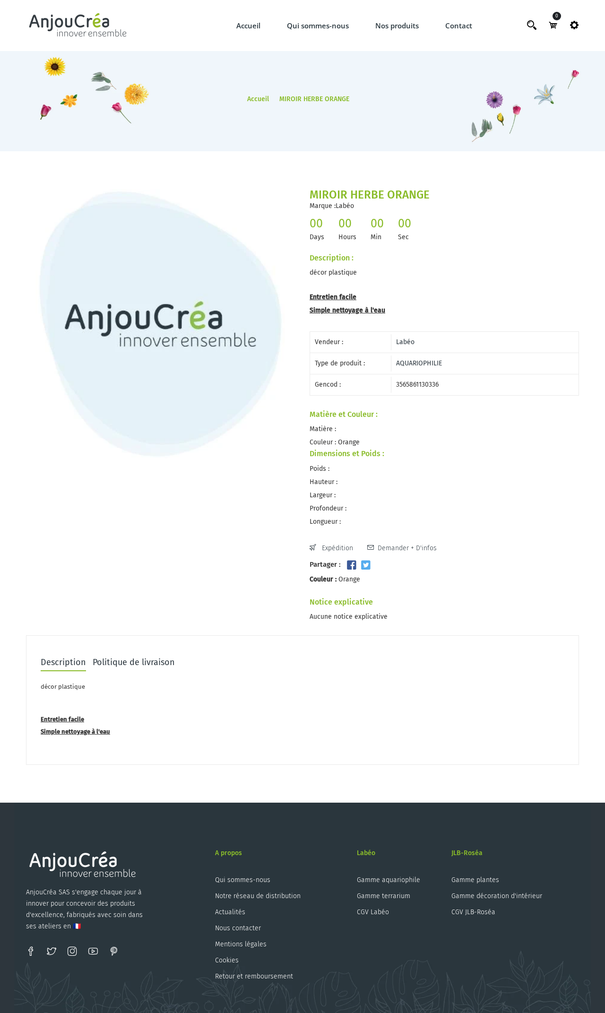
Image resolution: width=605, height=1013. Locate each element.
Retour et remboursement (254, 976)
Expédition (336, 548)
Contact (458, 25)
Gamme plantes (475, 880)
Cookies (227, 960)
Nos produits (397, 25)
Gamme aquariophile (388, 880)
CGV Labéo (373, 912)
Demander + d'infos (407, 548)
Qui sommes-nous (318, 25)
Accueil (248, 25)
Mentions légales (241, 944)
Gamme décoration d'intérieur (496, 896)
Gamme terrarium (383, 896)
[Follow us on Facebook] (351, 565)
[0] (553, 25)
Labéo (405, 342)
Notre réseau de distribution (258, 896)
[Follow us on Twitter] (365, 565)
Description (63, 662)
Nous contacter (238, 928)
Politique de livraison (134, 662)
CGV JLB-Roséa (473, 912)
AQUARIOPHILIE (419, 363)
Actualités (230, 912)
